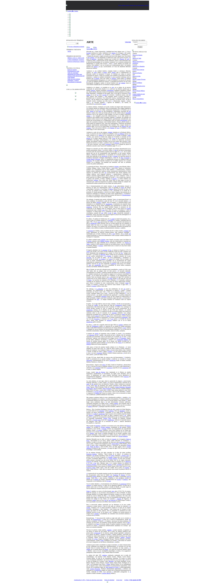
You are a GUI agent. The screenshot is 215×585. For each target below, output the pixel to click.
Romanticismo (97, 519)
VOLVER (128, 42)
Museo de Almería (137, 55)
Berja (122, 187)
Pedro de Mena (94, 446)
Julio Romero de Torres (112, 567)
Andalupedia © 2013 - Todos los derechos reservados (88, 580)
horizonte (99, 353)
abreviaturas (141, 5)
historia (96, 66)
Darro (89, 280)
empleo (97, 333)
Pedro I (120, 342)
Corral (126, 283)
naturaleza (89, 160)
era (105, 172)
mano (87, 384)
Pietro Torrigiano (107, 388)
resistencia (89, 207)
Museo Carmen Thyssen (139, 79)
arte (89, 57)
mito (98, 299)
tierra (99, 111)
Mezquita (102, 254)
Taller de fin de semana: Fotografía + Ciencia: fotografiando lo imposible (74, 80)
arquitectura (94, 223)
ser (125, 78)
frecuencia (97, 319)
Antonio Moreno (106, 573)
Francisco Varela (90, 467)
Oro (122, 253)
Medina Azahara (104, 241)
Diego (104, 364)
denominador (123, 120)
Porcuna (98, 159)
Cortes (102, 540)
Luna (103, 210)
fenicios (93, 90)
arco (112, 319)
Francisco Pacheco (91, 454)
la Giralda (108, 256)
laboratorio (89, 360)
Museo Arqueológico (138, 98)
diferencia (128, 461)
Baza (122, 157)
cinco (99, 222)
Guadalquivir (118, 305)
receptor (104, 95)
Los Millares (120, 134)
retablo (94, 500)
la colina (110, 278)
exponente (108, 144)
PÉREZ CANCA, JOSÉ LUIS (76, 58)
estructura (91, 335)
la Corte (109, 481)
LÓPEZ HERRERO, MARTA (76, 59)
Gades (129, 135)
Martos (111, 189)
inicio (119, 5)
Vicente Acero (97, 420)
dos (92, 384)
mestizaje (93, 59)
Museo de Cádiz (137, 58)
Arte (128, 59)
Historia (122, 59)
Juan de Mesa (115, 443)
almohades (125, 317)
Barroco (128, 425)
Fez (110, 250)
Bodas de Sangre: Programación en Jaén (73, 70)
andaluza (114, 78)
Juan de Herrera (100, 372)
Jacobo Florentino (120, 387)
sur (120, 336)
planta (123, 314)
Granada (115, 156)
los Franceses (112, 500)
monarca (98, 202)
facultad (88, 53)
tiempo (105, 72)
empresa (88, 344)
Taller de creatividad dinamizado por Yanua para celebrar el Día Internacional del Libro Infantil (76, 75)
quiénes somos (125, 5)
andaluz (92, 57)
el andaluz (96, 78)
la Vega (96, 539)
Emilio (108, 564)
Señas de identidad (109, 580)
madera (90, 406)
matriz (104, 104)
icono (110, 259)
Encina (89, 241)
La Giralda (102, 259)
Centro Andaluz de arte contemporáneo (139, 94)
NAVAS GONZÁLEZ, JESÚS (76, 61)
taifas (115, 213)
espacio (97, 316)
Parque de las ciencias (138, 69)
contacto (146, 5)
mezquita (110, 220)
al (94, 104)
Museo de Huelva (137, 73)
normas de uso (133, 5)
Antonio (110, 476)
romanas (96, 180)
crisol (95, 72)
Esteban (94, 476)
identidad (128, 113)
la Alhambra (99, 289)
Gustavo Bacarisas (95, 569)
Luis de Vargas (98, 391)
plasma (92, 111)
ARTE (69, 51)
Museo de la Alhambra (139, 66)
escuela (94, 286)
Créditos (126, 580)
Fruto (113, 138)
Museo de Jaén (136, 76)
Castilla (96, 305)
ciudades (110, 132)
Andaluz (88, 128)
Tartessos (116, 143)
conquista (104, 250)
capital (112, 219)
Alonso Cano (107, 418)
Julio (94, 388)
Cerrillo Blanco (90, 159)
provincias (104, 156)
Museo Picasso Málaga (139, 90)
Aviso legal (119, 580)
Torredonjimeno (126, 195)
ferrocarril (97, 533)
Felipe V (88, 491)
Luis (105, 500)
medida (97, 393)
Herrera (91, 415)
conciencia (109, 368)
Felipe (88, 387)
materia (113, 53)
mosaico (114, 178)
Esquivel (128, 537)
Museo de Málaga (137, 82)
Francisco (126, 376)
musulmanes (110, 90)
